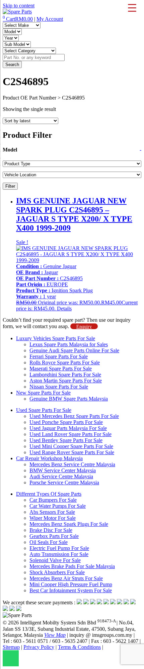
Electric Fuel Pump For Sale (59, 548)
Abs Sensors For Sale (52, 512)
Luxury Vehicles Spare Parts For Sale (55, 338)
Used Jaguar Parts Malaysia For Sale (68, 428)
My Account (50, 19)
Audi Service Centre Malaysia (61, 476)
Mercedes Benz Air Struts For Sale (66, 578)
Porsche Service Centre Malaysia (64, 482)
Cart (18, 19)
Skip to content (18, 5)
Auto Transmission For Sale (58, 554)
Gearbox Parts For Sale (54, 536)
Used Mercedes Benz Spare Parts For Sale (74, 416)
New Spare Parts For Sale (43, 393)
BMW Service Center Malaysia (62, 470)
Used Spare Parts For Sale (43, 410)
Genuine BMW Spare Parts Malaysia (68, 399)
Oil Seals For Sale (48, 542)
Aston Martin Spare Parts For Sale (65, 380)
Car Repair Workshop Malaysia (49, 458)
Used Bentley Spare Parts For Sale (65, 440)
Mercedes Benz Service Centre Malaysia (72, 464)
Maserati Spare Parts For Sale (60, 368)
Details (64, 308)
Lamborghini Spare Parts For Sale (65, 374)
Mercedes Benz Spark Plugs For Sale (68, 524)
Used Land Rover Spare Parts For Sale (70, 434)
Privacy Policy (38, 647)
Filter (10, 186)
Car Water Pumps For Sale (57, 506)
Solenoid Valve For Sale (55, 560)
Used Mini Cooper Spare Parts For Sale (71, 446)
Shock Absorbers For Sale (57, 572)
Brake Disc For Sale (50, 530)
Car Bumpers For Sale (53, 500)
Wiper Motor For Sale (52, 518)
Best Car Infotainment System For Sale (70, 590)
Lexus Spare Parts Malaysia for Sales (68, 344)
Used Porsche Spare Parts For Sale (66, 422)
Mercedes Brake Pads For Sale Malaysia (72, 566)
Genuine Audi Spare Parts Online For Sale (74, 350)
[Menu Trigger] (132, 7)
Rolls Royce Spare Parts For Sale (64, 362)
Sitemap (11, 647)
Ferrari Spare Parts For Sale (58, 356)
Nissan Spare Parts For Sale (58, 386)
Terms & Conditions (79, 647)
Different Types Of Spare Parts (48, 494)
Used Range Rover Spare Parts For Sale (71, 452)
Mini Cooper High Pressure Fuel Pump (70, 584)
